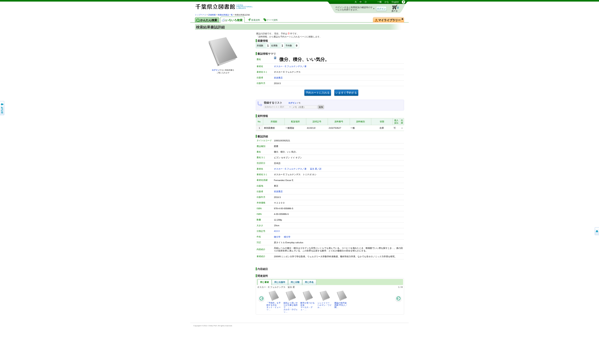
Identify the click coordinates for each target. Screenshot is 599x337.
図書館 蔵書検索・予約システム (227, 6)
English (395, 2)
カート (393, 8)
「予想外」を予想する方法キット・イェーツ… (273, 306)
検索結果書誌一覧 (225, 15)
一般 (379, 2)
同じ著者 (264, 282)
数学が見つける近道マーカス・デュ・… (307, 306)
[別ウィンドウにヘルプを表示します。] (403, 1)
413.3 (277, 231)
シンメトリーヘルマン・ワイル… (324, 305)
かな (387, 2)
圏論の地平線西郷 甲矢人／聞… (340, 305)
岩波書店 (278, 77)
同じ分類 (295, 282)
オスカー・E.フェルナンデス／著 (290, 66)
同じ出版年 (279, 282)
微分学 (277, 237)
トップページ (200, 15)
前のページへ (2, 108)
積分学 (287, 237)
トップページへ (596, 231)
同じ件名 (309, 282)
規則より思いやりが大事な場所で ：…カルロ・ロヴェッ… (290, 307)
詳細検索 (212, 15)
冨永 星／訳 (315, 169)
